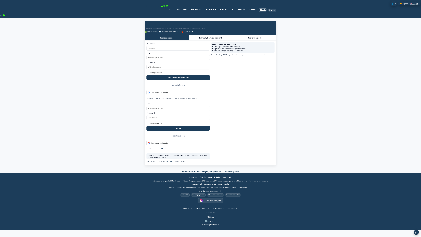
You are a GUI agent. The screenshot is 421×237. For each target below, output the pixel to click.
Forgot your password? (212, 171)
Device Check (181, 10)
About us (186, 208)
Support (252, 10)
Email (148, 53)
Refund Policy (233, 208)
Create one (166, 149)
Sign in (263, 10)
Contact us (210, 212)
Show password (156, 72)
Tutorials (223, 10)
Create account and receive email (178, 77)
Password (150, 62)
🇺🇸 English (414, 4)
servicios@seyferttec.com (208, 191)
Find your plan (210, 10)
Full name (150, 43)
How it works (196, 10)
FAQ (232, 10)
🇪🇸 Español (404, 4)
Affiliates (241, 10)
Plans (170, 10)
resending (168, 161)
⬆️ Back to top (210, 221)
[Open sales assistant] (416, 232)
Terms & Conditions (201, 208)
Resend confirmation (191, 171)
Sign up (272, 10)
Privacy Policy (218, 208)
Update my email (232, 171)
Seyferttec (156, 6)
